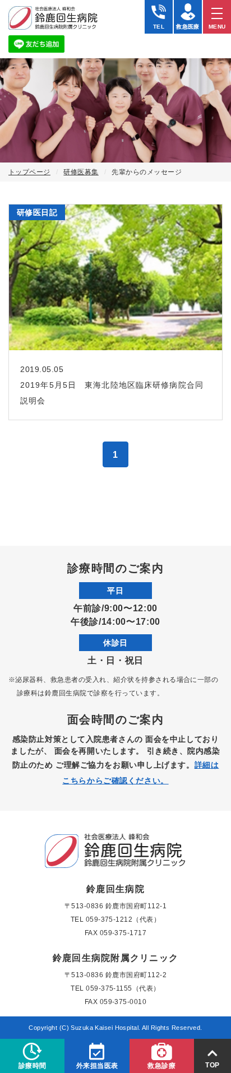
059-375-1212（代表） (123, 919)
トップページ (29, 172)
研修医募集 (80, 172)
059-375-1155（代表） (123, 988)
